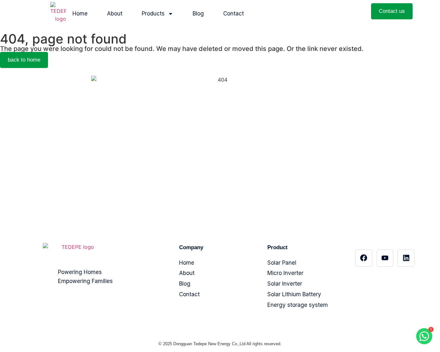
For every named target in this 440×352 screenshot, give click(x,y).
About (114, 13)
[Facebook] (363, 258)
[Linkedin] (406, 258)
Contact (233, 13)
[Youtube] (385, 258)
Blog (198, 13)
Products (153, 13)
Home (80, 13)
